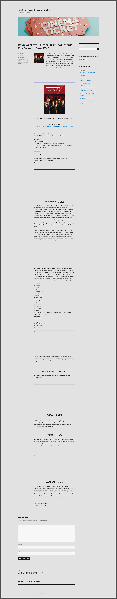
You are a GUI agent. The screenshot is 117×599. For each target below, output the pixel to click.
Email (20, 551)
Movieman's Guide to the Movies (34, 10)
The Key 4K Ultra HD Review (86, 90)
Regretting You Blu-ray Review (86, 101)
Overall (71, 126)
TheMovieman (21, 53)
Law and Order (21, 62)
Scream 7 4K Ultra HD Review (86, 83)
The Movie (39, 126)
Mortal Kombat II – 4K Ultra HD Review (88, 69)
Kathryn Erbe (26, 60)
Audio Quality (64, 126)
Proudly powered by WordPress (40, 593)
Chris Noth (20, 59)
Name (20, 544)
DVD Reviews (21, 57)
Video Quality (56, 126)
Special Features (47, 126)
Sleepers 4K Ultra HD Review (86, 77)
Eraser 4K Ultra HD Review (85, 80)
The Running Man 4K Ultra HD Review (88, 93)
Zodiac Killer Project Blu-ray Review (87, 87)
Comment (21, 524)
